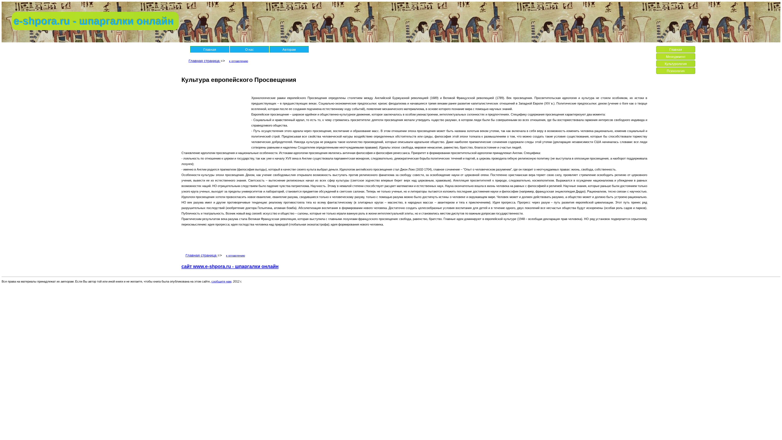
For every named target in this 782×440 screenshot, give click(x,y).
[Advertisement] (215, 118)
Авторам (289, 49)
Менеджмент (675, 56)
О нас (249, 49)
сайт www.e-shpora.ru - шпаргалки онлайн (230, 266)
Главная (209, 49)
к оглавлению (238, 61)
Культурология (676, 64)
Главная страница (205, 61)
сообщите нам (221, 281)
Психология (676, 71)
